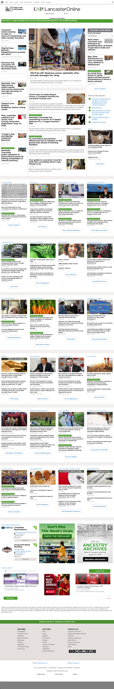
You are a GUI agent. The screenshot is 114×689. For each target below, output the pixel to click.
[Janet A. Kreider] (71, 251)
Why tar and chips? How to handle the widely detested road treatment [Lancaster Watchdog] (70, 212)
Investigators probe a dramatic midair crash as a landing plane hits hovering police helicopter (42, 437)
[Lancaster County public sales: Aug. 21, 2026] (43, 251)
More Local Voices (14, 512)
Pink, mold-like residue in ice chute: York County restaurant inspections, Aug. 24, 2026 (11, 120)
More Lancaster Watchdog (71, 230)
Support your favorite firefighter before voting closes (13, 106)
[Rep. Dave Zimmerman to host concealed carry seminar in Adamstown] (108, 58)
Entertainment (8, 299)
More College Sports (71, 399)
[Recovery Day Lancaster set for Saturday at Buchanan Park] (22, 64)
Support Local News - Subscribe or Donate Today (57, 622)
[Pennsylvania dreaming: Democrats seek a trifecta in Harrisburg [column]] (14, 477)
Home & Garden (37, 299)
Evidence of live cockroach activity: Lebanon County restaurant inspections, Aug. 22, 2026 (69, 503)
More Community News (99, 339)
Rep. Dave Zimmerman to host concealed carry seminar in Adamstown (95, 60)
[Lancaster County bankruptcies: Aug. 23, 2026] (100, 477)
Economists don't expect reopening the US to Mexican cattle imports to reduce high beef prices (14, 429)
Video (90, 129)
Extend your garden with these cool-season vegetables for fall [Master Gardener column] (41, 319)
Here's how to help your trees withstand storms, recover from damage (40, 326)
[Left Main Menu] (2, 2)
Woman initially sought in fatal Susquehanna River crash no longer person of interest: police (12, 263)
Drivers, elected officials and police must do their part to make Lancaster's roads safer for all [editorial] (70, 439)
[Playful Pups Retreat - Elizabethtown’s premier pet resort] (22, 47)
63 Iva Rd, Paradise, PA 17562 (22, 551)
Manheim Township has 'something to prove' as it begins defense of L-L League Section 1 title (45, 120)
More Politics (42, 226)
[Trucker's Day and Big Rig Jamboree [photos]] (22, 135)
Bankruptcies (93, 469)
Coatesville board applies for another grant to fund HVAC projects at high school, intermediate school (99, 330)
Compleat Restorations (20, 528)
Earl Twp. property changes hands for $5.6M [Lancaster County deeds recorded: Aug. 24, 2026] (13, 375)
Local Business (36, 242)
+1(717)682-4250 (20, 553)
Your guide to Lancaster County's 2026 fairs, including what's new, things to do (45, 162)
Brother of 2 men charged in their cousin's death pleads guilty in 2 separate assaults (12, 278)
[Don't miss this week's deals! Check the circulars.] (57, 543)
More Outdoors (99, 397)
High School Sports (96, 183)
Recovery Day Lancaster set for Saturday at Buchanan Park (9, 66)
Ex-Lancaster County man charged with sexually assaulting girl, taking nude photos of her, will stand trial (14, 270)
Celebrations (36, 469)
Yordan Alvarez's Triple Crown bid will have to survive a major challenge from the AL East (42, 390)
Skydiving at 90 (93, 157)
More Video (100, 164)
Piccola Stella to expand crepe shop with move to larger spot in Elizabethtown (98, 261)
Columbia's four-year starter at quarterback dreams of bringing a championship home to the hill (97, 203)
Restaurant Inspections (69, 469)
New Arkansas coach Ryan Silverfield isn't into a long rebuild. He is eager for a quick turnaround (70, 375)
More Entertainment (14, 337)
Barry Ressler (97, 108)
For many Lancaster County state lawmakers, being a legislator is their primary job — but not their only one (41, 218)
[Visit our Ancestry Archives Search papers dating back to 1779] (95, 543)
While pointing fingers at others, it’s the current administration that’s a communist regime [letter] (98, 429)
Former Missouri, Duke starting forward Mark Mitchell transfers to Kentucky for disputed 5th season (71, 390)
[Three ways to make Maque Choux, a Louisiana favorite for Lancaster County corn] (76, 99)
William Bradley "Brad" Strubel (100, 118)
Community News (94, 299)
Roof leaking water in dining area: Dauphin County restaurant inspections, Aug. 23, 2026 (69, 495)
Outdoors (91, 356)
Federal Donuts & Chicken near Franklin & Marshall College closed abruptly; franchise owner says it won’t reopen (42, 267)
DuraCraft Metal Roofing (22, 546)
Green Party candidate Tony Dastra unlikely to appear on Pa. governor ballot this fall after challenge (41, 210)
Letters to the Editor (97, 411)
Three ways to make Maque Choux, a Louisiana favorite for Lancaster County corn (44, 96)
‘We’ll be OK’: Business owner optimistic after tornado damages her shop (54, 74)
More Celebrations (42, 504)
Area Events (7, 568)
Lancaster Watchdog (68, 183)
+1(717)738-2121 (20, 534)
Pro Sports (35, 356)
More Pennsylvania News (42, 453)
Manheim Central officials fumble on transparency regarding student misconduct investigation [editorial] (70, 448)
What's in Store (94, 242)
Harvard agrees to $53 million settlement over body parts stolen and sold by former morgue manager (42, 444)
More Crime (14, 286)
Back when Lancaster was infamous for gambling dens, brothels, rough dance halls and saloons (100, 44)
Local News (7, 183)
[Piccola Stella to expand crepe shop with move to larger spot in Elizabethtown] (100, 251)
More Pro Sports (42, 399)
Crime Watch (7, 242)
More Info (25, 540)
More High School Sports (99, 230)
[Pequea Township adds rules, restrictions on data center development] (100, 307)
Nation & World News (11, 411)
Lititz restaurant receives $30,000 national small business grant (101, 112)
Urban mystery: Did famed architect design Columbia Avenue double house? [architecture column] (41, 336)
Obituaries (63, 242)
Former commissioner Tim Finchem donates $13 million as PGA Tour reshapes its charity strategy (41, 375)
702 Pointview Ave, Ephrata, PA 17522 (25, 532)
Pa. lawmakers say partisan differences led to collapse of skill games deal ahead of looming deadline (45, 142)
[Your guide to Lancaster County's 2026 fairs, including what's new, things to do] (76, 164)
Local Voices (7, 469)
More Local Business (42, 283)
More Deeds (14, 399)
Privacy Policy (41, 674)
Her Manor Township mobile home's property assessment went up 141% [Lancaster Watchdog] (69, 222)
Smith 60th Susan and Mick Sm (40, 486)
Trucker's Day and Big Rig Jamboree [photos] (8, 137)
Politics (33, 183)
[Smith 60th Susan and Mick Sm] (43, 477)
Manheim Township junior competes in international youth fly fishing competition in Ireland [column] (12, 155)
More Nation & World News (14, 453)
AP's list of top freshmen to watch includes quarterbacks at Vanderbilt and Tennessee (41, 382)
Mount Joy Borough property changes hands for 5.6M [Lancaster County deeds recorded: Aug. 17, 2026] (13, 382)
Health (62, 299)
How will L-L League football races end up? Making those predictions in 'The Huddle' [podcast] (39, 20)
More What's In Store (99, 281)
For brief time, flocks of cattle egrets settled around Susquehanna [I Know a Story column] (99, 77)
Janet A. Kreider (63, 259)
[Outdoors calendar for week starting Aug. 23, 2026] (100, 365)
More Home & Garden (42, 344)
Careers (75, 674)
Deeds (4, 356)
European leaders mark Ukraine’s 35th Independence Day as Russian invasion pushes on (13, 444)
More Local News (100, 89)
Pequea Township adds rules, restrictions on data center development (96, 317)
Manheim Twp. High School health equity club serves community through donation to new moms (12, 88)
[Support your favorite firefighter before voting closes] (22, 102)
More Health (71, 339)
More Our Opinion (71, 457)
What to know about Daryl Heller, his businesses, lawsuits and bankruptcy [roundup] (41, 274)
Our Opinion (64, 411)
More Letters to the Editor (99, 450)
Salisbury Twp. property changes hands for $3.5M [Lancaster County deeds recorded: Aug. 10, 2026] (14, 390)
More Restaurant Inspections (71, 511)
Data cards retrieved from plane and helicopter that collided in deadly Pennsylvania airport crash (41, 429)
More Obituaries (71, 274)
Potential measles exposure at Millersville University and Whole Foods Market (70, 330)
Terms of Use (59, 674)
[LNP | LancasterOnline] (57, 9)
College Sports (65, 356)
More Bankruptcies (99, 506)
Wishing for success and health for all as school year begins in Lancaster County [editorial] (70, 429)
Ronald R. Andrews (99, 122)
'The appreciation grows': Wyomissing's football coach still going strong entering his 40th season (99, 222)
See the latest (95, 33)
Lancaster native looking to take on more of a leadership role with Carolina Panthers (101, 102)
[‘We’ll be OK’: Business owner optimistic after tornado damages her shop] (57, 49)
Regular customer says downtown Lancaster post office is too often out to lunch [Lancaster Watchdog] (70, 203)
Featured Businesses (11, 525)
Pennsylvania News (38, 411)
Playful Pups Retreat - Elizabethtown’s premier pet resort (13, 51)
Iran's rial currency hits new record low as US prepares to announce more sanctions (13, 437)
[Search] (112, 2)
